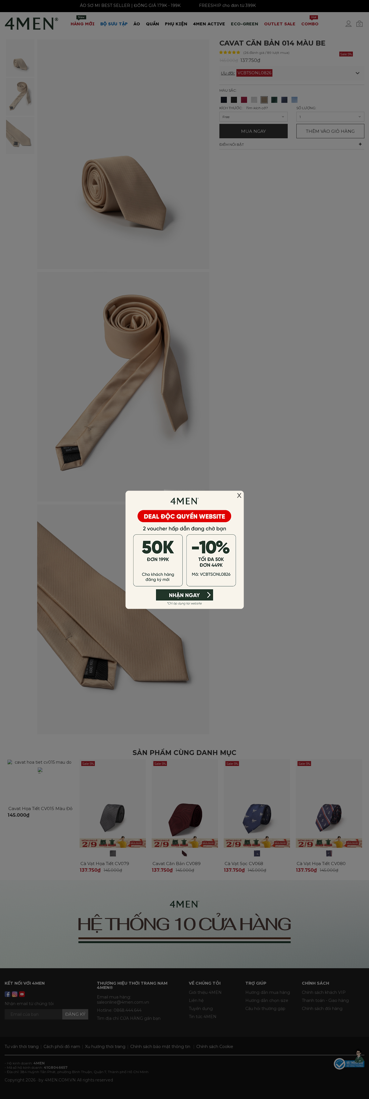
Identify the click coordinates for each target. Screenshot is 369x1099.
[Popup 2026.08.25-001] (184, 549)
